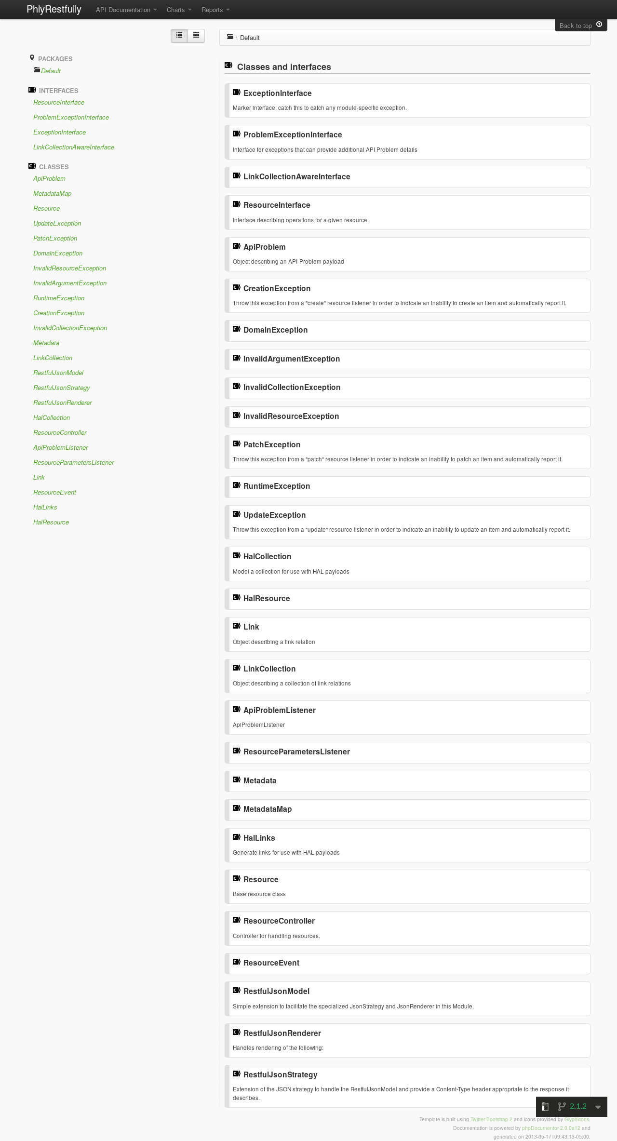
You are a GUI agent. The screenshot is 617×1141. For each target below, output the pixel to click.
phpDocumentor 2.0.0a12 (551, 1127)
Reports (213, 9)
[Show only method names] (196, 36)
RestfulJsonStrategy (61, 387)
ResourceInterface (58, 102)
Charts (177, 9)
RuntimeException (58, 297)
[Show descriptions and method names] (179, 36)
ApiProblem (49, 178)
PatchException (55, 237)
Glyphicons (576, 1119)
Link (39, 477)
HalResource (51, 521)
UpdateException (57, 223)
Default (51, 70)
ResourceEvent (54, 492)
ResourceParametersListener (73, 462)
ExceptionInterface (59, 131)
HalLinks (45, 506)
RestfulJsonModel (58, 372)
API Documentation (124, 9)
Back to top (578, 25)
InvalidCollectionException (70, 327)
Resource (46, 208)
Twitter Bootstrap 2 (491, 1119)
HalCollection (51, 417)
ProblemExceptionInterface (71, 116)
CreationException (58, 312)
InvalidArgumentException (70, 282)
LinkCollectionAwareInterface (73, 146)
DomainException (57, 252)
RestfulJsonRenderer (62, 402)
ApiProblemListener (60, 447)
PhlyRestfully (54, 8)
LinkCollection (52, 357)
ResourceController (59, 432)
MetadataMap (52, 193)
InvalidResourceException (69, 267)
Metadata (46, 342)
